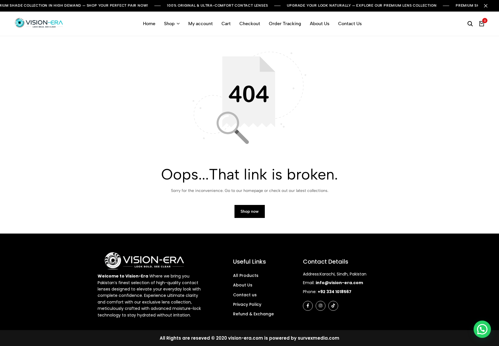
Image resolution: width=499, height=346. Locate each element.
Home (149, 23)
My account (200, 23)
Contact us (245, 295)
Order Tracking (285, 23)
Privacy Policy (247, 304)
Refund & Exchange (253, 314)
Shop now (250, 211)
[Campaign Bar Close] (488, 6)
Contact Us (350, 23)
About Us (319, 23)
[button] (482, 329)
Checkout (249, 23)
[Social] (308, 306)
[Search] (470, 23)
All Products (245, 275)
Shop (169, 23)
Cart (226, 23)
